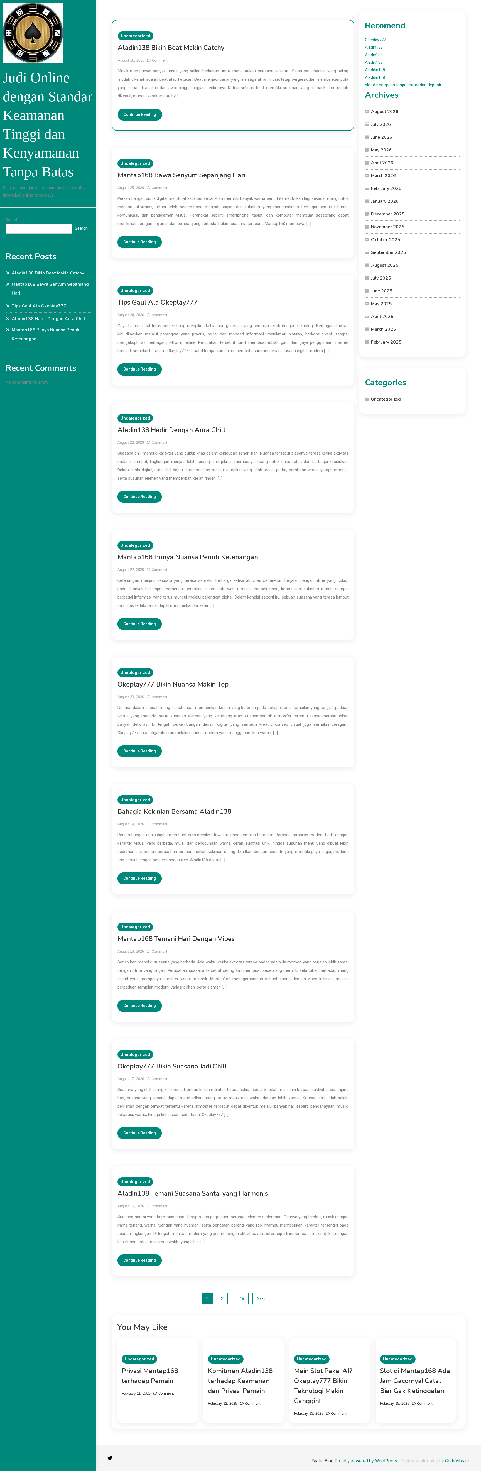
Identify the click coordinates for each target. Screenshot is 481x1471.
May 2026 (381, 150)
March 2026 (383, 176)
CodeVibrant (457, 1460)
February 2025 (386, 342)
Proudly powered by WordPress (366, 1460)
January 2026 (385, 201)
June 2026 (381, 137)
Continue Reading (140, 114)
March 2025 (383, 329)
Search (12, 219)
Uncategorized (135, 35)
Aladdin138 (375, 69)
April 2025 (382, 316)
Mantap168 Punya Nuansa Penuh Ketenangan (45, 334)
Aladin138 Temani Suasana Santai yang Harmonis (192, 1193)
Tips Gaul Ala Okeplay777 (39, 306)
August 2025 (384, 265)
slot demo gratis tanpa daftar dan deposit (403, 84)
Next (261, 1298)
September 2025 (388, 252)
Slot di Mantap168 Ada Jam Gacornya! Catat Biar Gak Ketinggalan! (415, 1380)
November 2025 (387, 227)
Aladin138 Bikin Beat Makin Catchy (48, 273)
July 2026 (381, 124)
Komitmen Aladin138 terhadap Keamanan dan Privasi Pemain (240, 1380)
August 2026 (384, 112)
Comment (160, 60)
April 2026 (382, 163)
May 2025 (381, 304)
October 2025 (385, 240)
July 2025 (381, 278)
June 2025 (381, 291)
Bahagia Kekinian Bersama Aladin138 (174, 811)
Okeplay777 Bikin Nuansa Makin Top (173, 684)
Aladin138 (374, 47)
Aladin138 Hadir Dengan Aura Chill (48, 319)
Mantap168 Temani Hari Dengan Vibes (176, 938)
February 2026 (386, 188)
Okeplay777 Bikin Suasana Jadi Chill (172, 1066)
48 (242, 1298)
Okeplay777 (375, 39)
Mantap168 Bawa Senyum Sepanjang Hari (50, 288)
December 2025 (387, 214)
